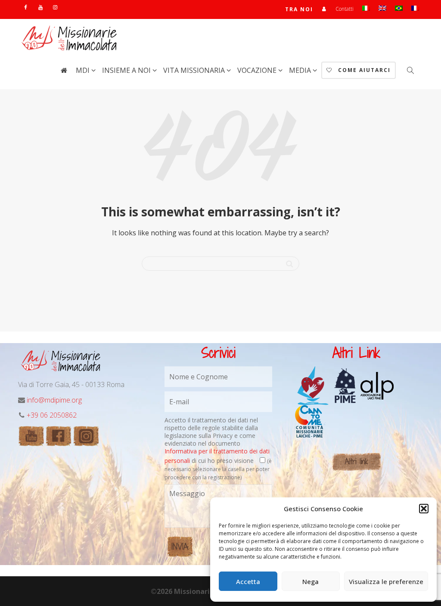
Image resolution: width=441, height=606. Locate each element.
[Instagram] (55, 7)
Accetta (248, 581)
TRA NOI (299, 9)
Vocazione (257, 70)
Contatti (344, 8)
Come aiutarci (363, 70)
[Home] (63, 70)
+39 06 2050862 (52, 415)
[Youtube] (40, 7)
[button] (423, 508)
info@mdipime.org (54, 400)
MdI (83, 70)
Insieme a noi (127, 70)
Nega (310, 581)
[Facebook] (26, 7)
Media (301, 70)
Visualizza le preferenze (386, 581)
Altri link (356, 461)
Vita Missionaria (195, 70)
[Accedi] (324, 9)
